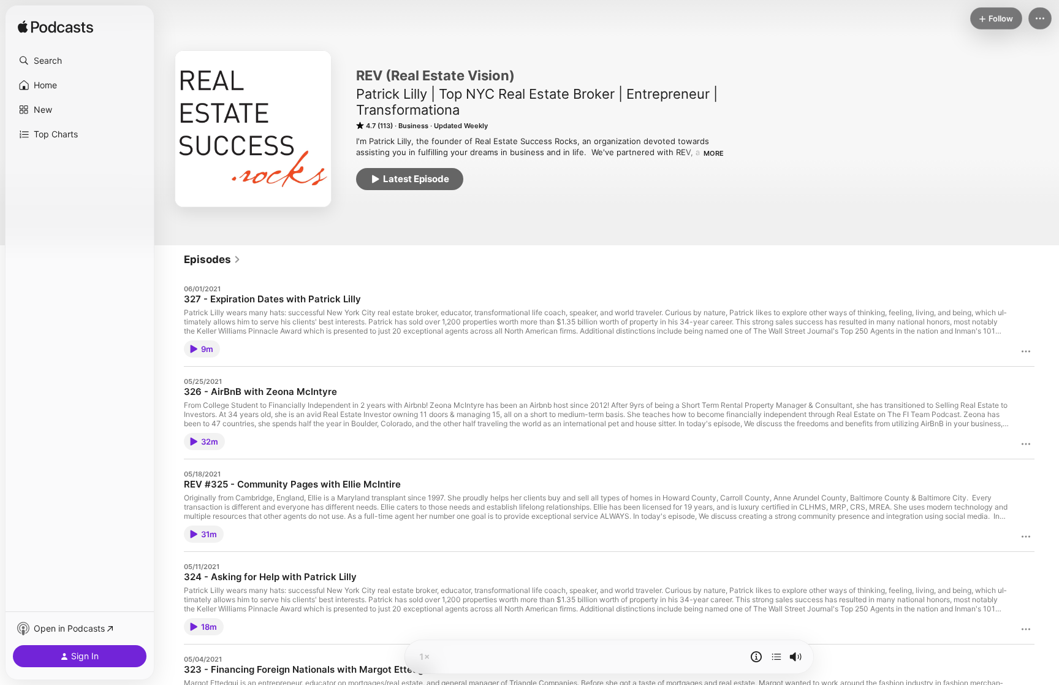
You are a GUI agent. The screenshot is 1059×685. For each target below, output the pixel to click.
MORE (714, 153)
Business (413, 125)
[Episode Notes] (756, 656)
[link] (212, 259)
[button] (79, 60)
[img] (55, 27)
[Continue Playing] (776, 656)
